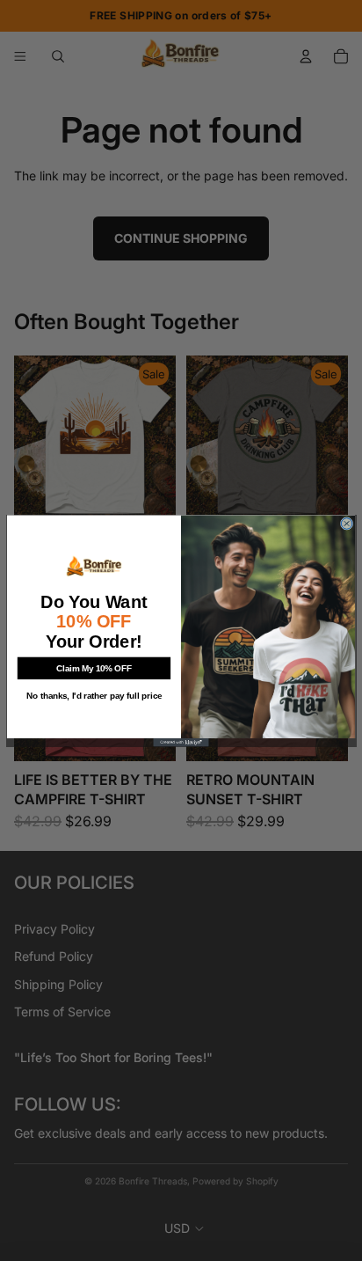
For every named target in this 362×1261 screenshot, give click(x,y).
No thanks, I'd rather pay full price (94, 695)
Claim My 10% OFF (93, 667)
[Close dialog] (346, 523)
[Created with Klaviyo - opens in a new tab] (180, 742)
